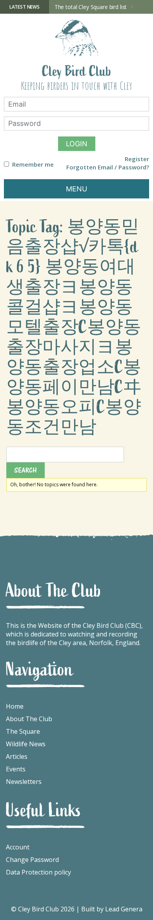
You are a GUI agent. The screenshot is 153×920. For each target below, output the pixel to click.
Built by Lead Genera (111, 909)
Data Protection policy (38, 872)
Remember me (33, 164)
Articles (16, 756)
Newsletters (24, 781)
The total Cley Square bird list (91, 7)
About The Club (29, 719)
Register (137, 159)
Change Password (32, 859)
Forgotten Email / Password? (107, 167)
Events (16, 769)
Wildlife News (26, 744)
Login (76, 144)
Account (17, 847)
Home (15, 706)
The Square (23, 731)
